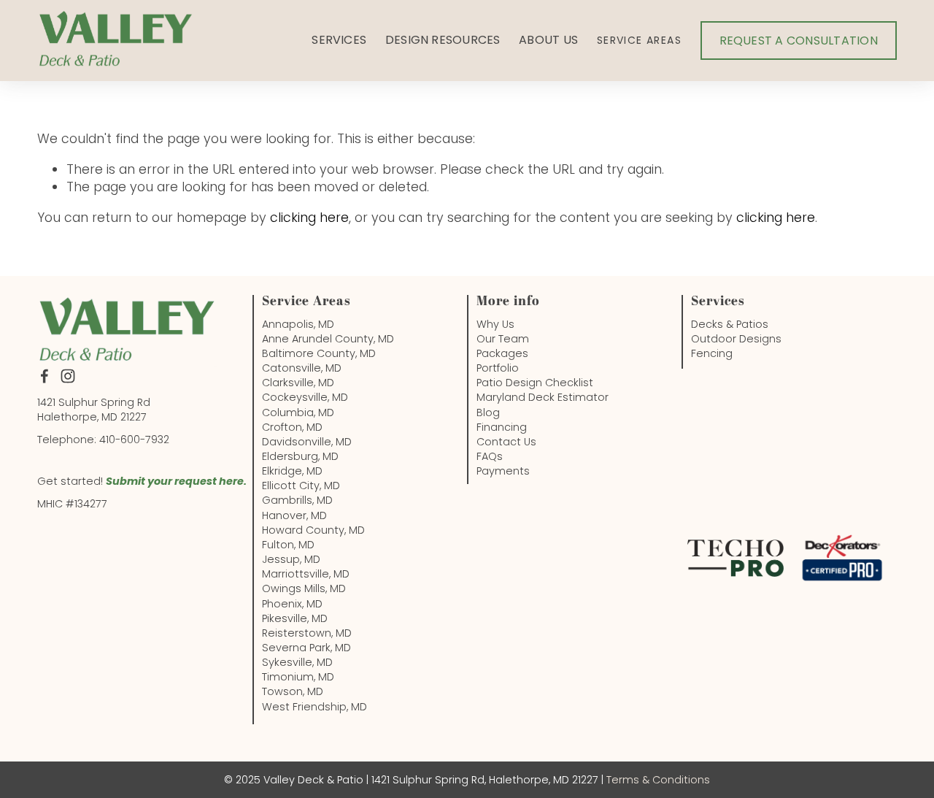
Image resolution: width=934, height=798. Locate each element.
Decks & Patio (727, 324)
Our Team (502, 338)
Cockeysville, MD (305, 397)
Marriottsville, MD (306, 574)
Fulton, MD (288, 544)
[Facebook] (44, 376)
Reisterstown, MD (307, 633)
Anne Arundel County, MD (328, 338)
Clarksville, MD (298, 382)
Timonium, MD (298, 677)
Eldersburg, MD (300, 456)
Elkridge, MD (292, 471)
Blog (488, 412)
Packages (502, 353)
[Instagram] (68, 376)
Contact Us (506, 441)
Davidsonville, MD (307, 441)
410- (109, 439)
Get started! (71, 481)
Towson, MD (292, 691)
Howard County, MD (313, 530)
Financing (501, 427)
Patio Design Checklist (534, 382)
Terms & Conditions (658, 779)
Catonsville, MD (301, 368)
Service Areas (639, 40)
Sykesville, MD (297, 662)
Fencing (712, 353)
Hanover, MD (294, 515)
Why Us (495, 324)
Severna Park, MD (306, 647)
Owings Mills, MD (304, 588)
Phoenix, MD (292, 603)
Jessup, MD (291, 559)
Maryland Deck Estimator (542, 397)
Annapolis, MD (298, 324)
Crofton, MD (292, 427)
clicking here (309, 217)
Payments (503, 471)
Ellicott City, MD (301, 485)
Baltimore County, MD (319, 353)
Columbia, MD (298, 412)
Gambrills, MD (297, 500)
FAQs (489, 456)
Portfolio (497, 368)
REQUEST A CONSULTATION (798, 40)
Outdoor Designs (736, 338)
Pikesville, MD (295, 618)
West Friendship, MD (314, 706)
